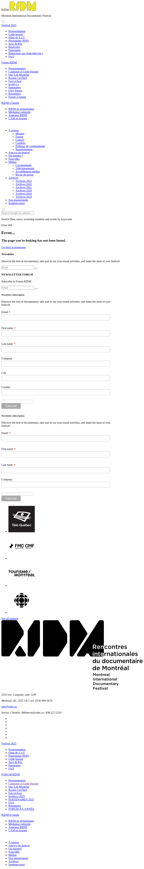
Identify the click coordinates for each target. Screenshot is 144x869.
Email (6, 312)
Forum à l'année (17, 96)
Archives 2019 (23, 193)
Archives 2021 (23, 187)
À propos (13, 130)
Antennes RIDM (17, 115)
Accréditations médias (27, 171)
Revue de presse (24, 174)
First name (8, 328)
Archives (13, 177)
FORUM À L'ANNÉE (21, 808)
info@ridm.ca (9, 706)
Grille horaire (15, 34)
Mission (19, 133)
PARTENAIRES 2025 (21, 799)
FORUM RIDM (10, 774)
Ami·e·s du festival (19, 152)
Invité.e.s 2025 (16, 796)
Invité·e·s (13, 84)
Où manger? (15, 848)
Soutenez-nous (16, 203)
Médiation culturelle (19, 112)
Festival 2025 (8, 743)
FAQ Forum (15, 90)
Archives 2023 (23, 181)
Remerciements (23, 149)
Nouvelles (14, 158)
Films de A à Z (16, 37)
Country (6, 387)
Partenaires (14, 50)
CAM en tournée (17, 118)
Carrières (20, 143)
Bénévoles (14, 47)
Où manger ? (15, 155)
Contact (19, 139)
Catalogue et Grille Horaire (23, 71)
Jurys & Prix (15, 43)
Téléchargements (24, 168)
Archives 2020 (23, 190)
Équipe (19, 136)
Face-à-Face (15, 793)
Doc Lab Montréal (18, 74)
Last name (8, 344)
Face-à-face (14, 81)
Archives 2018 (23, 196)
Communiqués (23, 165)
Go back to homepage (13, 247)
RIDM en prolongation (21, 108)
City (3, 372)
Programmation (16, 31)
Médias (12, 162)
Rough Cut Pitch (17, 77)
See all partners (9, 618)
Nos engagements (18, 200)
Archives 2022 (23, 184)
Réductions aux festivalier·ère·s (25, 53)
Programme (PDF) (18, 40)
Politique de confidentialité (30, 146)
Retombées (14, 93)
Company (6, 358)
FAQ (11, 56)
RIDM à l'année (10, 814)
